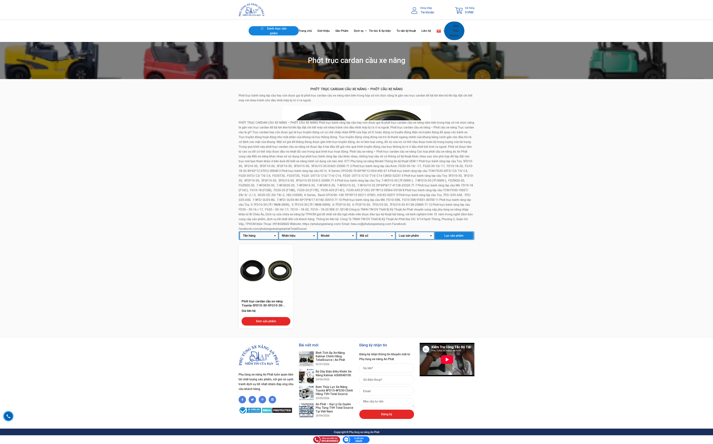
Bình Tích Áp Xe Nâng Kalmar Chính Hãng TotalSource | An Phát (330, 356)
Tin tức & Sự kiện (380, 30)
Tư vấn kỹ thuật (406, 30)
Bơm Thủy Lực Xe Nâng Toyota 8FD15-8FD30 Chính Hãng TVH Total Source (334, 390)
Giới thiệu (323, 30)
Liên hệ (426, 30)
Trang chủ (305, 30)
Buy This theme (454, 30)
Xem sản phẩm (266, 321)
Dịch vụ (358, 30)
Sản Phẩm (341, 30)
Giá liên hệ (249, 311)
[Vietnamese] (439, 30)
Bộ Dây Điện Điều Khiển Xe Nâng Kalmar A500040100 (333, 373)
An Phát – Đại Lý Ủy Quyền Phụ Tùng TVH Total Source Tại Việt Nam (334, 407)
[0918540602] (8, 416)
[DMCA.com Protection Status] (277, 409)
